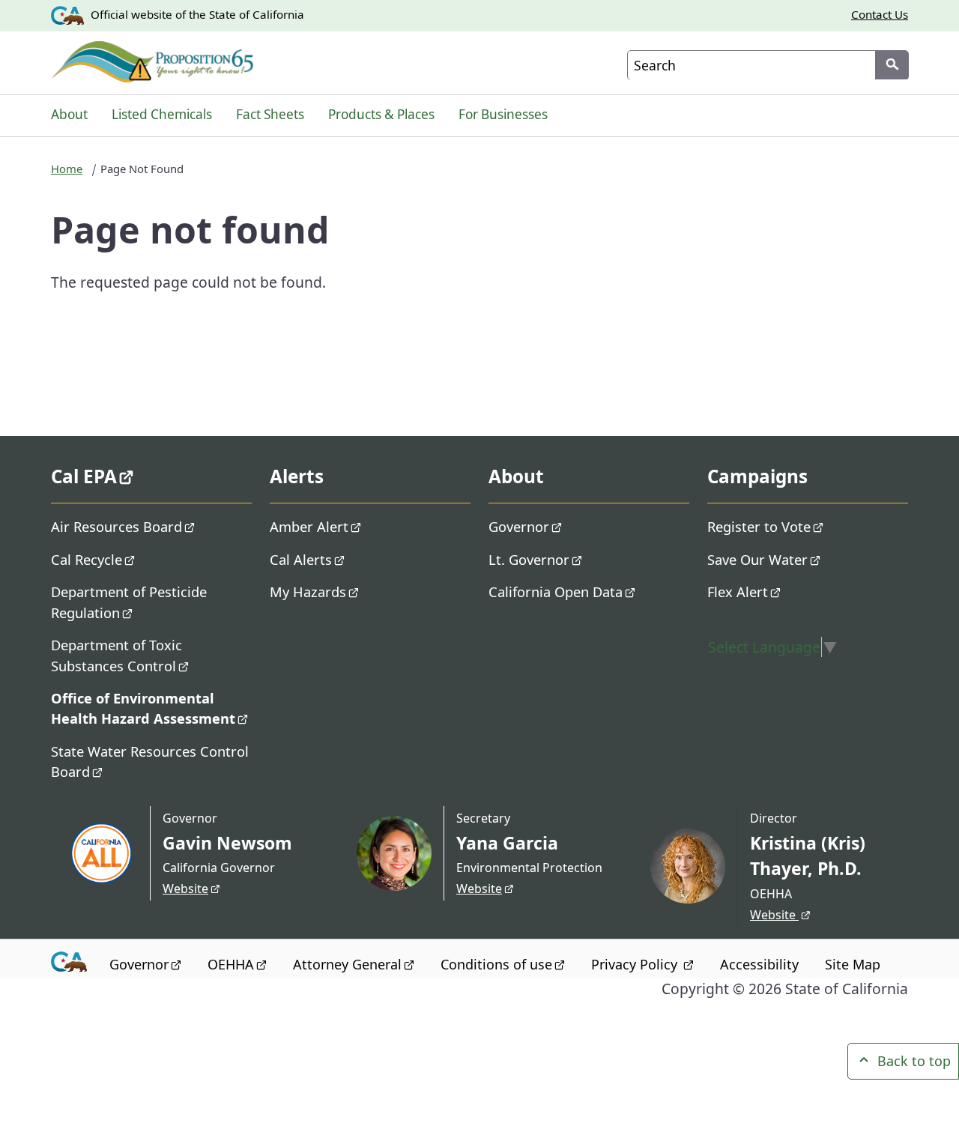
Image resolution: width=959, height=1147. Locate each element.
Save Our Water (757, 559)
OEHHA (231, 964)
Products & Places (381, 114)
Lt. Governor (528, 559)
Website (185, 888)
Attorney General (347, 964)
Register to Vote (759, 526)
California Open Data (555, 591)
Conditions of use (496, 964)
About (69, 114)
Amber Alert (309, 526)
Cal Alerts (301, 559)
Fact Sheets (270, 114)
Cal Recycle (86, 559)
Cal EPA (84, 476)
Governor (518, 526)
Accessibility (759, 964)
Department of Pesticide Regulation (129, 601)
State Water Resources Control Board (150, 761)
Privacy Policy (636, 964)
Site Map (852, 964)
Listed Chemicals (162, 114)
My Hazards (308, 591)
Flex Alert (737, 591)
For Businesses (503, 114)
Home (66, 168)
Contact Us (879, 14)
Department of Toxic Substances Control (116, 654)
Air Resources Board (116, 526)
